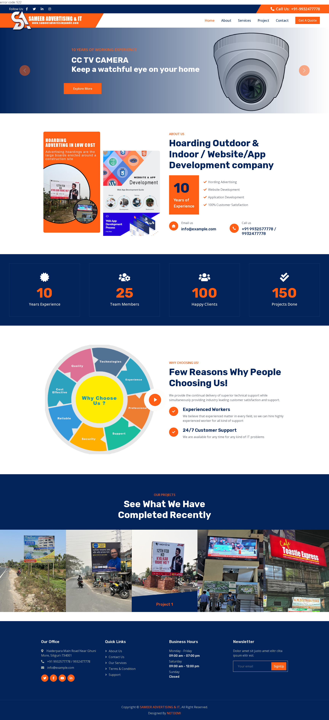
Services (244, 20)
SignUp (279, 666)
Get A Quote (308, 20)
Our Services (118, 663)
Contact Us (116, 657)
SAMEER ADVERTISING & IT (160, 707)
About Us (115, 651)
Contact (282, 20)
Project (263, 20)
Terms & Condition (122, 669)
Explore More (80, 88)
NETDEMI (174, 713)
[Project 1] (33, 571)
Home (210, 20)
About (226, 20)
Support (115, 675)
